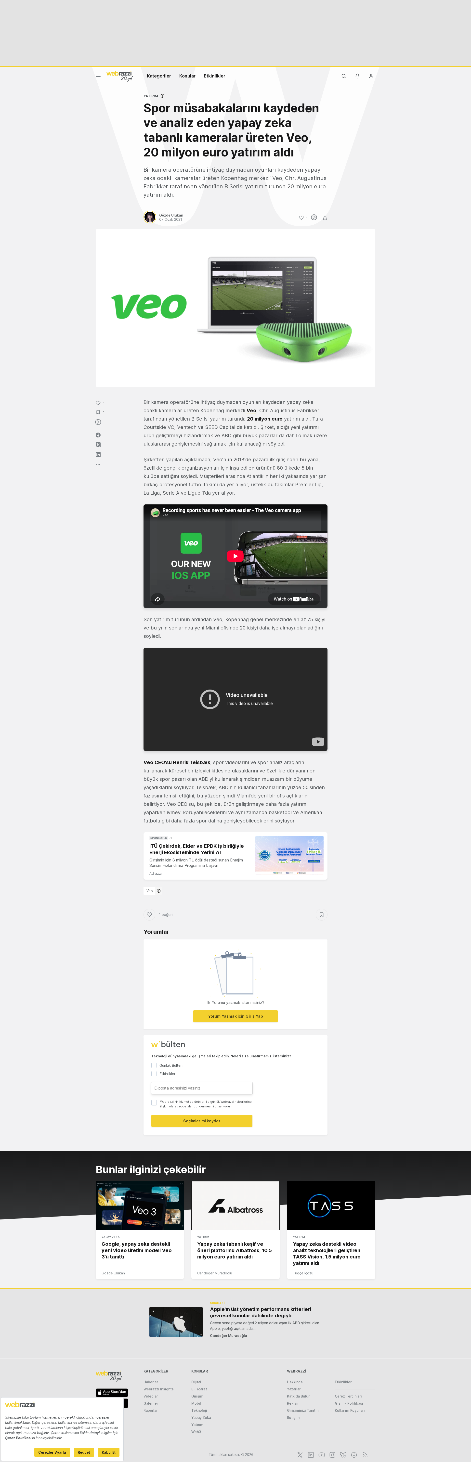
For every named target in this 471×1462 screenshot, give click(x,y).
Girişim (197, 1396)
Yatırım (151, 96)
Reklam (293, 1403)
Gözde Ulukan (113, 1273)
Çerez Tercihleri (348, 1396)
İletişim (293, 1417)
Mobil (196, 1403)
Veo (149, 891)
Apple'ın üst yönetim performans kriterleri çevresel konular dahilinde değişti (260, 1312)
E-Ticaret (199, 1389)
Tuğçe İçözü (303, 1273)
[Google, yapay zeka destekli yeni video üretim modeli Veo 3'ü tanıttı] (140, 1206)
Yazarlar (294, 1389)
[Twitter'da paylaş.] (98, 444)
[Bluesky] (343, 1454)
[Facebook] (353, 1454)
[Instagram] (332, 1454)
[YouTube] (321, 1454)
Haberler (151, 1382)
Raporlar (150, 1410)
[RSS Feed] (364, 1454)
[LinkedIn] (310, 1454)
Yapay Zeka (111, 1237)
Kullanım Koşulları (350, 1410)
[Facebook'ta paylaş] (98, 435)
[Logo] (119, 75)
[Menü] (98, 77)
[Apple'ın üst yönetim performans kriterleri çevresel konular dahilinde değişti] (176, 1322)
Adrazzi (155, 873)
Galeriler (151, 1403)
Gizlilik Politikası (349, 1403)
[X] (299, 1454)
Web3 (196, 1432)
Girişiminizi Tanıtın (302, 1410)
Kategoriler (159, 75)
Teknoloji (199, 1410)
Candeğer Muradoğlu (214, 1273)
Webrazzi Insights (159, 1389)
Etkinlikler (214, 75)
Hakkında (294, 1382)
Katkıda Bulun (298, 1396)
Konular (187, 75)
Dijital (196, 1382)
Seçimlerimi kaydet (201, 1120)
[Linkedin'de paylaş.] (98, 454)
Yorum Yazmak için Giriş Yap (235, 1016)
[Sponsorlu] (289, 855)
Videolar (151, 1396)
